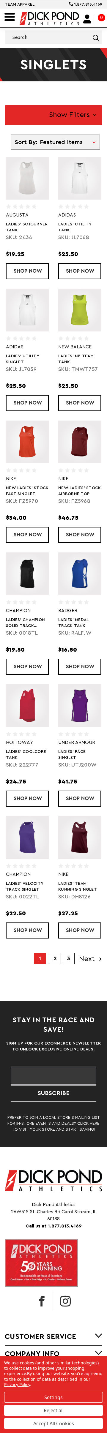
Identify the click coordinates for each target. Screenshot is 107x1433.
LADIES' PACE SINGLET (72, 755)
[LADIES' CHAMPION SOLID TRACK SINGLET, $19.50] (27, 573)
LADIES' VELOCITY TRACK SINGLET (24, 886)
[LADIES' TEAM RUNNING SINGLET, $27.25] (79, 837)
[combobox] (53, 37)
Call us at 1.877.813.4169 (54, 1226)
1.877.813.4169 (87, 4)
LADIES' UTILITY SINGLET (22, 359)
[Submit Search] (96, 37)
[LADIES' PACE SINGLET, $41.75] (79, 705)
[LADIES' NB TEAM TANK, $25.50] (79, 310)
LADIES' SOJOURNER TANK (27, 227)
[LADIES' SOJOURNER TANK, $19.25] (27, 178)
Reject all (54, 1410)
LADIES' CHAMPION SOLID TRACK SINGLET (25, 623)
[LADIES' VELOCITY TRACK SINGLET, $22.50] (27, 837)
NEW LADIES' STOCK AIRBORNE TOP (79, 491)
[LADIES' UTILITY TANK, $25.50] (79, 178)
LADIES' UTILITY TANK (75, 227)
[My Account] (87, 19)
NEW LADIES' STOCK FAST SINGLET (27, 491)
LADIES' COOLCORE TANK (26, 755)
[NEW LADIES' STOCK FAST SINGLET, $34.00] (27, 442)
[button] (53, 115)
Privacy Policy (17, 1384)
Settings (53, 1397)
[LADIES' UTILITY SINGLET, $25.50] (27, 310)
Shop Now (31, 271)
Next (88, 959)
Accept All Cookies (53, 1423)
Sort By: (26, 142)
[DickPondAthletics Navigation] (9, 17)
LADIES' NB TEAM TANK (76, 359)
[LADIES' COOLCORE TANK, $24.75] (27, 705)
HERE (95, 1123)
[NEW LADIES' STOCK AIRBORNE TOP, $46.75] (79, 442)
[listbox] (69, 142)
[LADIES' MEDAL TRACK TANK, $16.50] (79, 573)
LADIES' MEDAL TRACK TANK (73, 623)
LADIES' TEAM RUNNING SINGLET (77, 886)
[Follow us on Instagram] (65, 1301)
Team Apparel (19, 4)
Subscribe (54, 1093)
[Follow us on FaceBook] (41, 1301)
